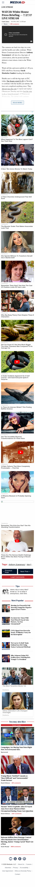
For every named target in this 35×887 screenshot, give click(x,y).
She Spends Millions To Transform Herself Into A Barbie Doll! (16, 257)
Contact (17, 874)
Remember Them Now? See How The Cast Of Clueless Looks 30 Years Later (16, 286)
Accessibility (24, 867)
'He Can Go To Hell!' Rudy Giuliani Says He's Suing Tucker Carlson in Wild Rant (21, 645)
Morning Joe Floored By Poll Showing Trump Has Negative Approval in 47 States (21, 607)
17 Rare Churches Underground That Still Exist (16, 197)
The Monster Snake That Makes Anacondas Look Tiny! (17, 227)
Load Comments (17, 577)
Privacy (15, 867)
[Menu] (4, 2)
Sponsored (4, 752)
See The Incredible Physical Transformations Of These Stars (13, 437)
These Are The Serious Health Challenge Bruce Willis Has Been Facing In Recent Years (16, 556)
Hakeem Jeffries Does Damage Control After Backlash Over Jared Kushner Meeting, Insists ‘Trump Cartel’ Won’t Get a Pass (17, 840)
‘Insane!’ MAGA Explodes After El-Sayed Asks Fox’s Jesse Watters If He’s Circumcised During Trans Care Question (17, 808)
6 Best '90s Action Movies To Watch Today (16, 169)
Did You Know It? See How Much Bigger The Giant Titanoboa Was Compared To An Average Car (16, 346)
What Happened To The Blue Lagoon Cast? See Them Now (17, 140)
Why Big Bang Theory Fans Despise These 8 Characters (17, 316)
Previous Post (8, 571)
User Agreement (7, 871)
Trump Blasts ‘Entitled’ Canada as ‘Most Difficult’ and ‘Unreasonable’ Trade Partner (14, 778)
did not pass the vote (9, 88)
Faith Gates (5, 21)
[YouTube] (11, 859)
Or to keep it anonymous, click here (18, 593)
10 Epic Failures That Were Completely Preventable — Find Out (15, 467)
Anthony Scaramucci (17, 564)
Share (6, 24)
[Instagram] (24, 859)
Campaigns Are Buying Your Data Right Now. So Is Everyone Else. (16, 748)
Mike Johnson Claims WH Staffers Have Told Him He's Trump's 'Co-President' (20, 657)
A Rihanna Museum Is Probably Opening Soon (16, 497)
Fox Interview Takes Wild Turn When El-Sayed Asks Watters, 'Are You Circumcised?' (20, 621)
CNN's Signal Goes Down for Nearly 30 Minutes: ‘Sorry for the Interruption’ (21, 632)
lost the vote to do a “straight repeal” (17, 92)
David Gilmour (5, 783)
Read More (17, 102)
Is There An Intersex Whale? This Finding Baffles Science (16, 408)
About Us (21, 864)
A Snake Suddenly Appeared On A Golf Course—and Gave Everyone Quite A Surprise (15, 377)
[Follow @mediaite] (15, 859)
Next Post (24, 571)
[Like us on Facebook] (20, 859)
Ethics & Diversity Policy (23, 871)
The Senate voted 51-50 (15, 81)
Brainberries (4, 137)
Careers (28, 864)
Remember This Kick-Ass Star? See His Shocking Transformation (15, 526)
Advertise (8, 867)
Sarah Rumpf (5, 846)
